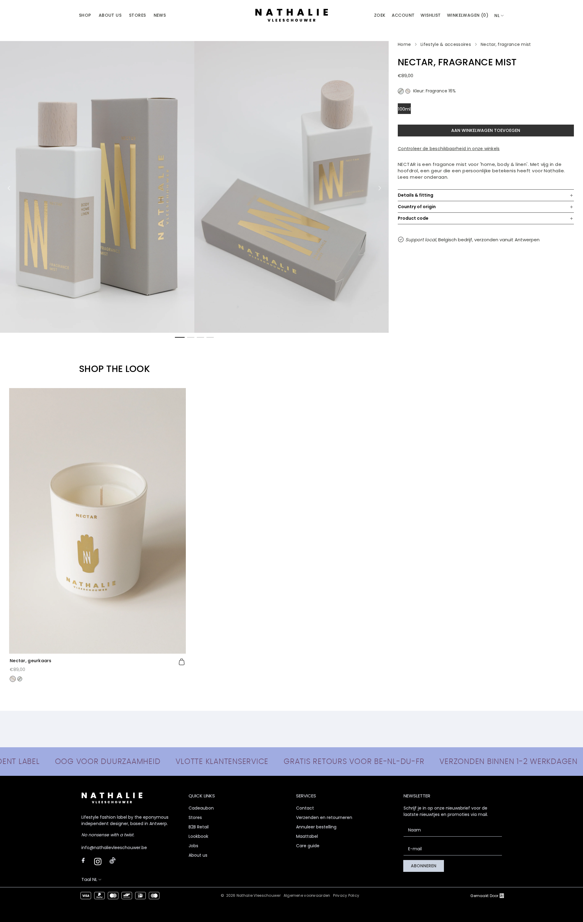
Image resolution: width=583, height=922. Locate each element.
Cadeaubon (201, 808)
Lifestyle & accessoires (446, 44)
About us (198, 855)
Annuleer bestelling (316, 827)
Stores (195, 817)
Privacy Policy (346, 895)
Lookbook (198, 836)
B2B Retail (199, 827)
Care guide (307, 846)
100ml (404, 109)
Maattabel (307, 836)
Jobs (193, 846)
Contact (305, 808)
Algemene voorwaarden (307, 895)
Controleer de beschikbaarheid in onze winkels (449, 149)
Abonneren (423, 866)
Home (404, 44)
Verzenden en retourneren (324, 817)
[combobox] (499, 15)
